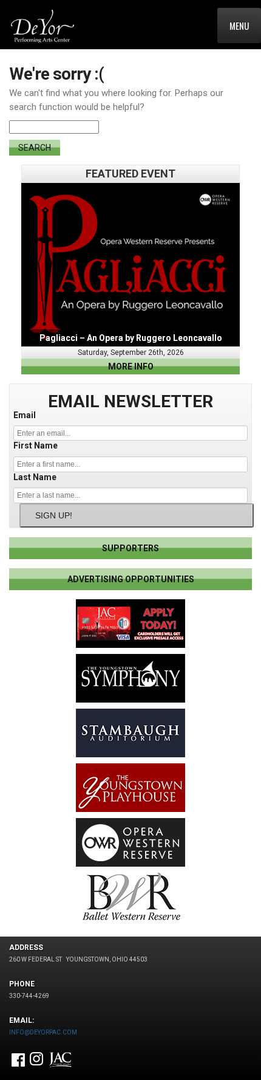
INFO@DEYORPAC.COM (43, 1032)
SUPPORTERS (130, 548)
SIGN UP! (53, 515)
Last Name (34, 477)
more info (131, 366)
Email (24, 415)
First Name (35, 445)
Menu (239, 25)
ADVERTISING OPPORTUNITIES (130, 579)
